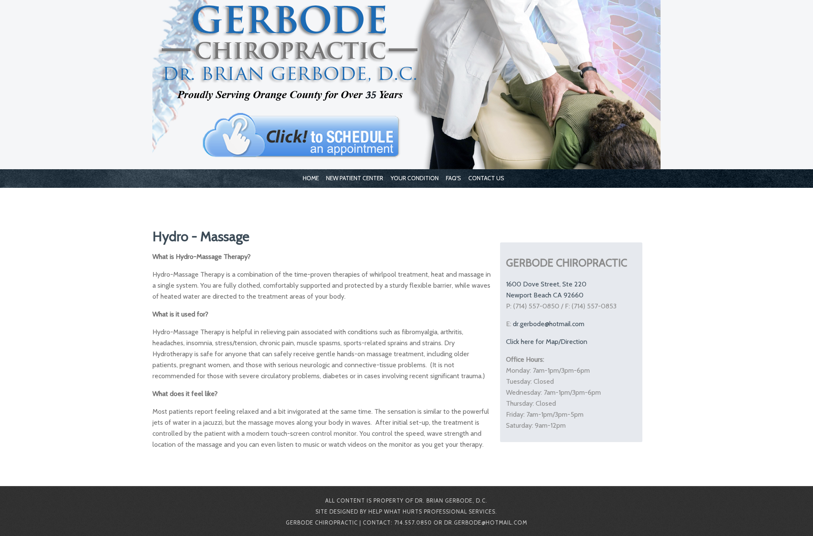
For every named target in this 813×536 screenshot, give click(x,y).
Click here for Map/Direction (546, 342)
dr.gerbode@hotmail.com (548, 324)
